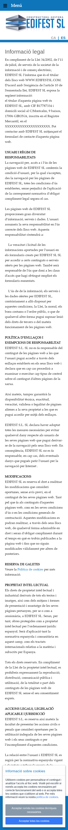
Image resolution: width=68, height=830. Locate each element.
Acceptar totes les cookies (34, 821)
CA (53, 38)
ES (63, 38)
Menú (14, 5)
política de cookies (47, 797)
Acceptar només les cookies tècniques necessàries (34, 810)
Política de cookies (30, 569)
